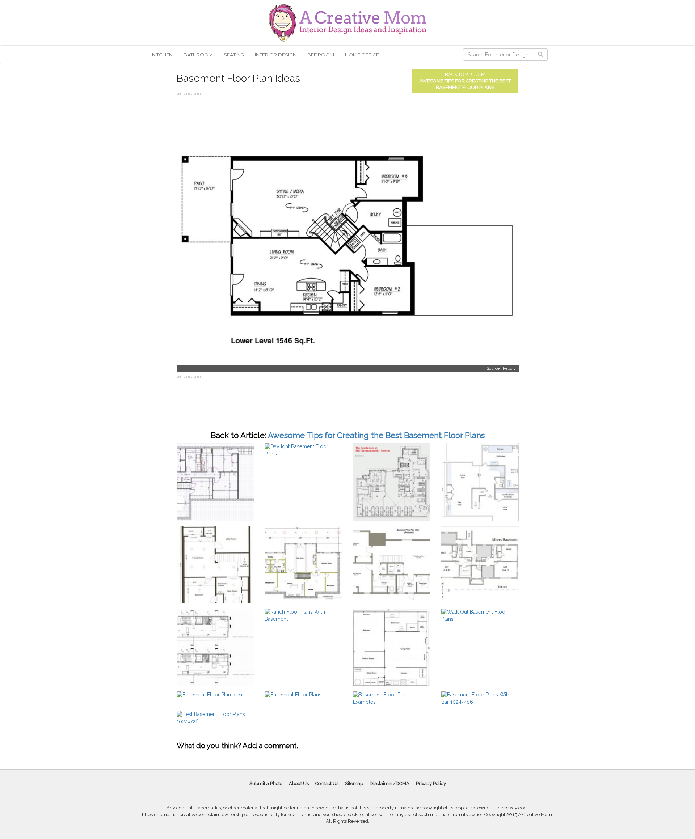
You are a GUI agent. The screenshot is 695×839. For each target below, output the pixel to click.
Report (509, 368)
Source (493, 368)
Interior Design (275, 55)
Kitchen (162, 55)
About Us (299, 783)
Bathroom (198, 55)
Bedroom (320, 55)
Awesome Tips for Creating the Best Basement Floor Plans (376, 435)
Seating (234, 55)
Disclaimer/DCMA (389, 783)
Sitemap (354, 783)
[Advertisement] (308, 113)
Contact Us (326, 783)
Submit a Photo (265, 783)
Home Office (362, 55)
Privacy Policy (431, 783)
